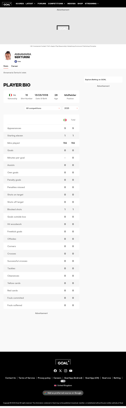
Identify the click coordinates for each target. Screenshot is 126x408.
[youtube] (71, 371)
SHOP (80, 3)
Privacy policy (44, 378)
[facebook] (55, 371)
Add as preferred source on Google (64, 393)
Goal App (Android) (73, 378)
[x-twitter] (60, 371)
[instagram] (66, 371)
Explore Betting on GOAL (95, 79)
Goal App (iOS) (92, 378)
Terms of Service (27, 378)
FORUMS (42, 3)
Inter (19, 61)
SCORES (20, 3)
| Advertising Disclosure (74, 46)
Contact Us (10, 378)
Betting (117, 378)
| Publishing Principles (89, 46)
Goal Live (106, 378)
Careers (57, 378)
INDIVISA (71, 3)
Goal (17, 403)
